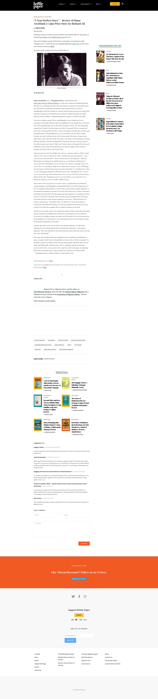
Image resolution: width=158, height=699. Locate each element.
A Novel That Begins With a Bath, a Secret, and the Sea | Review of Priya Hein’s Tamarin (52, 384)
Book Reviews (39, 17)
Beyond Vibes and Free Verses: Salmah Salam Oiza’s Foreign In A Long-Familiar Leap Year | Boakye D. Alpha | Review (53, 406)
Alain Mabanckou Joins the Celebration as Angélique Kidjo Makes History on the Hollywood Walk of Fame (115, 78)
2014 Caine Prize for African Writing (46, 103)
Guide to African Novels (112, 664)
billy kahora (51, 340)
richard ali (38, 349)
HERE (52, 46)
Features (48, 17)
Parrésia (48, 292)
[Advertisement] (62, 320)
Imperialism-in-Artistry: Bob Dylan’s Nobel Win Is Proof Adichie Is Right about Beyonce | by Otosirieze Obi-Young (115, 126)
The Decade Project (111, 660)
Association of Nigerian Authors (68, 295)
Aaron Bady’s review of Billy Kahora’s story (52, 37)
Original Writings (40, 664)
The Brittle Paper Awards (66, 654)
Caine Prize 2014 (63, 340)
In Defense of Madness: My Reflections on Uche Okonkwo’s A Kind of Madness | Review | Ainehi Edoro (80, 427)
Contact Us (108, 657)
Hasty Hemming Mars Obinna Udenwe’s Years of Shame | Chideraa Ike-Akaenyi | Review (52, 426)
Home (69, 345)
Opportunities (86, 660)
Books (37, 660)
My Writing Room (87, 657)
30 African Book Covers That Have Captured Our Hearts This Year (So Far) (115, 56)
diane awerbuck (59, 345)
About (107, 654)
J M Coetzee (77, 345)
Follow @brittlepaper (79, 579)
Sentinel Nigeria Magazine (74, 292)
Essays (73, 379)
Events (37, 667)
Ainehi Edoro (38, 359)
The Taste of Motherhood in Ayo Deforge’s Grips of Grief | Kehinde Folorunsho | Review (80, 403)
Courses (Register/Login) (89, 654)
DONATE (79, 615)
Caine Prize (83, 35)
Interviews (38, 670)
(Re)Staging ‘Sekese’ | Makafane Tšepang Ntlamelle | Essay (79, 385)
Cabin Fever (75, 44)
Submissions (85, 664)
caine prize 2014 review (78, 340)
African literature (40, 340)
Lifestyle (37, 654)
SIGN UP (70, 640)
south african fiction (50, 349)
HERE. (51, 261)
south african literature (66, 349)
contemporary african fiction (43, 345)
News (107, 70)
